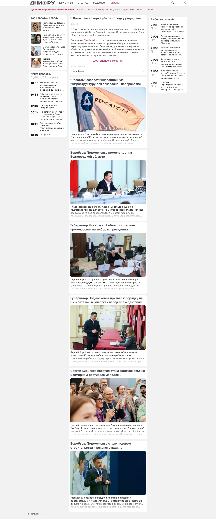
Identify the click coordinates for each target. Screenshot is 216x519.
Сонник (149, 9)
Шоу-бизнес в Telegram (108, 60)
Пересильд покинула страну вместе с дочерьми (110, 9)
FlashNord (89, 40)
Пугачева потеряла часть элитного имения (52, 9)
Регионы (115, 3)
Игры (139, 9)
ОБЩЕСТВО (99, 3)
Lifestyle (83, 3)
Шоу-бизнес (66, 3)
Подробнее (77, 71)
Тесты (80, 9)
